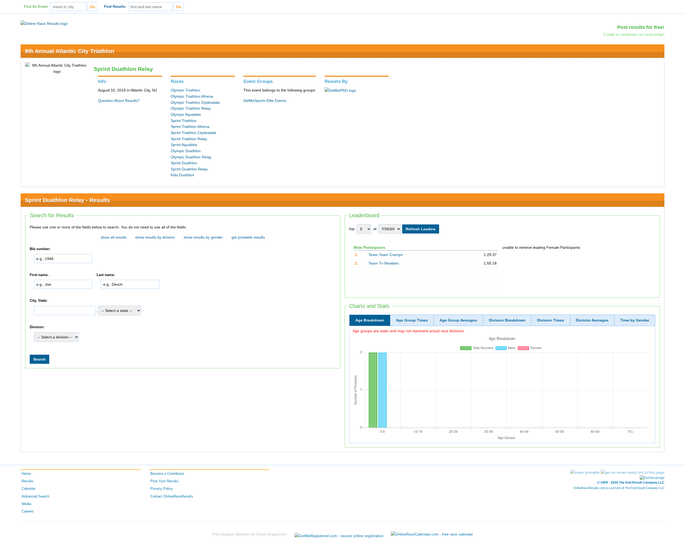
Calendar (28, 489)
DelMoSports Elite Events (264, 100)
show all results (114, 237)
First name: (39, 275)
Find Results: (115, 7)
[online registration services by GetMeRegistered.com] (339, 534)
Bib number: (40, 249)
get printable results (248, 237)
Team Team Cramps (385, 255)
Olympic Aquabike (186, 114)
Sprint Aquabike (184, 145)
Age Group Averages (458, 320)
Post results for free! (640, 27)
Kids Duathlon (182, 175)
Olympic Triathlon (185, 90)
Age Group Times (412, 320)
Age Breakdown (369, 320)
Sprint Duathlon (184, 163)
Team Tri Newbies (383, 263)
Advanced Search (35, 496)
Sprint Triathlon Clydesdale (193, 133)
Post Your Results (164, 481)
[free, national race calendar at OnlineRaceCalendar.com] (432, 534)
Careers (28, 511)
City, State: (38, 301)
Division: (37, 327)
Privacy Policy (161, 489)
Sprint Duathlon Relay (189, 169)
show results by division (155, 237)
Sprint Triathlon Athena (190, 126)
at (374, 229)
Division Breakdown (507, 320)
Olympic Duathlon (186, 151)
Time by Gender (634, 320)
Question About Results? (119, 100)
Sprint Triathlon (183, 120)
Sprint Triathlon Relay (189, 139)
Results (27, 481)
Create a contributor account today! (633, 34)
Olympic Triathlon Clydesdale (195, 102)
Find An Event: (36, 7)
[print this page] (585, 472)
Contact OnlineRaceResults (171, 496)
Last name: (106, 275)
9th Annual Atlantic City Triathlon (69, 51)
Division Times (550, 320)
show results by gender (203, 237)
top (352, 229)
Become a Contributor (167, 474)
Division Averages (592, 320)
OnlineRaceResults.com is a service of (618, 488)
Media (26, 504)
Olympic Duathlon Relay (191, 157)
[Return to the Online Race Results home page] (44, 23)
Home (26, 474)
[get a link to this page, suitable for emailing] (632, 472)
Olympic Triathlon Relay (191, 108)
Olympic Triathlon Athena (192, 96)
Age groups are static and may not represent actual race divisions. (409, 331)
